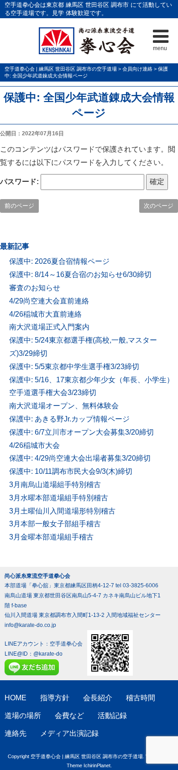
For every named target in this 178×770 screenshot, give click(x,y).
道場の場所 (23, 715)
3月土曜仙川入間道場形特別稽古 (62, 511)
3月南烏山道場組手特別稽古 (55, 484)
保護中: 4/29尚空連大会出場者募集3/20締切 (80, 458)
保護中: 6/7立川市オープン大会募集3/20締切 (81, 432)
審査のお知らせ (34, 288)
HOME (15, 698)
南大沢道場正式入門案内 (49, 327)
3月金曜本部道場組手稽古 (51, 537)
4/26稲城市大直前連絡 (45, 314)
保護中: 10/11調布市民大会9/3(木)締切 (70, 471)
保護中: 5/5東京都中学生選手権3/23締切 (74, 366)
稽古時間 (140, 698)
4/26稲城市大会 (34, 445)
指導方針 (54, 698)
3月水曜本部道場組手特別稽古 (58, 498)
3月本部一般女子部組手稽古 (55, 524)
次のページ (158, 205)
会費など (69, 715)
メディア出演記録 (69, 733)
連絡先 (15, 733)
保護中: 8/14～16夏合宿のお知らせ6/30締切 (80, 274)
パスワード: (20, 181)
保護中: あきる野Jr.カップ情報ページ (69, 419)
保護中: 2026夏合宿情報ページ (59, 261)
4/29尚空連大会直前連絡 (49, 301)
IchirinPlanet (97, 765)
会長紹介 (97, 698)
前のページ (19, 205)
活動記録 (112, 715)
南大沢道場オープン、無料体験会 (64, 406)
